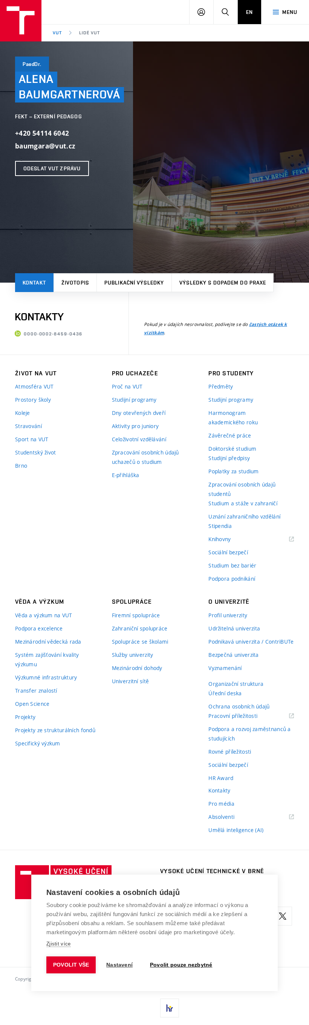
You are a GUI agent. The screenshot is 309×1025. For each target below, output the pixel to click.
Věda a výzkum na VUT (43, 615)
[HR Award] (169, 1008)
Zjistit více (58, 944)
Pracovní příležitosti (242, 716)
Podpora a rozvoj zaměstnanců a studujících (249, 733)
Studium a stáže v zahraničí (242, 503)
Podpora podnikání (231, 578)
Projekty (25, 717)
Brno (21, 465)
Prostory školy (33, 399)
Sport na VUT (31, 439)
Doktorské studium (232, 448)
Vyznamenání (225, 668)
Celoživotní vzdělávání (139, 439)
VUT (57, 32)
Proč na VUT (127, 386)
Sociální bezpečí (228, 552)
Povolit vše (71, 965)
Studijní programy (134, 399)
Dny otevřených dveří (139, 412)
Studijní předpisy (229, 458)
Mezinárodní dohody (137, 668)
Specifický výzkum (37, 743)
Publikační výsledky (134, 283)
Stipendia (220, 525)
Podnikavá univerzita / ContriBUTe (251, 641)
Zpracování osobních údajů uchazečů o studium (145, 457)
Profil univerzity (227, 615)
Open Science (32, 703)
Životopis (75, 283)
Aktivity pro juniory (135, 426)
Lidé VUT (89, 32)
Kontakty (219, 790)
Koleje (22, 412)
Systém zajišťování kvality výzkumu (47, 659)
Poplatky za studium (233, 471)
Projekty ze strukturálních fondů (55, 730)
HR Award (220, 778)
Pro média (221, 803)
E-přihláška (125, 475)
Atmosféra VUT (34, 386)
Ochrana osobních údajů (238, 706)
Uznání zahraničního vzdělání (244, 516)
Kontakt (34, 283)
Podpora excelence (39, 628)
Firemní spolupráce (136, 615)
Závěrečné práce (229, 435)
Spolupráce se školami (140, 641)
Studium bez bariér (232, 565)
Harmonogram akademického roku (233, 417)
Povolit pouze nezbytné (181, 965)
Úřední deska (225, 693)
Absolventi (230, 817)
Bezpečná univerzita (233, 654)
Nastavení (119, 965)
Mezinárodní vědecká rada (48, 641)
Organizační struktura (235, 683)
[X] (282, 916)
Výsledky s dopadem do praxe (222, 283)
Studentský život (35, 452)
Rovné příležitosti (229, 751)
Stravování (28, 426)
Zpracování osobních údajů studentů (241, 489)
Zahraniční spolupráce (140, 628)
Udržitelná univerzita (234, 628)
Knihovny (229, 539)
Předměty (220, 386)
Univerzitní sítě (130, 681)
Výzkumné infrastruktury (46, 677)
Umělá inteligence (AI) (235, 830)
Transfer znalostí (36, 690)
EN (249, 12)
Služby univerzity (132, 654)
